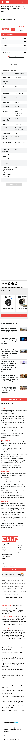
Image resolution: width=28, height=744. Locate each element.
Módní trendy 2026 (14, 611)
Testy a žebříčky (6, 440)
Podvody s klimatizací (12, 638)
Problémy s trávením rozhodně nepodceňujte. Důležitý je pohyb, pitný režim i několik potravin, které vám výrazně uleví (13, 692)
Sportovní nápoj (19, 619)
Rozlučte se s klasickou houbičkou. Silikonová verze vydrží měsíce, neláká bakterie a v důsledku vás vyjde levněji (14, 685)
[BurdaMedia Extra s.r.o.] (10, 539)
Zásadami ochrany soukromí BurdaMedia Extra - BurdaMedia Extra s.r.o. (13, 583)
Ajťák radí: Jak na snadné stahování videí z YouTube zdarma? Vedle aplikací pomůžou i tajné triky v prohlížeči (12, 525)
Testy (2, 371)
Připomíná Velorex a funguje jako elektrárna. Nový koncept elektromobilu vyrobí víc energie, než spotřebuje (13, 658)
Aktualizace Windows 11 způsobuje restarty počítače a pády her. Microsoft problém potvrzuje (10, 341)
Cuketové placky (14, 621)
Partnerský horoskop (16, 607)
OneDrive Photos (13, 632)
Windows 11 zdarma (15, 633)
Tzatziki (4, 622)
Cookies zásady (6, 560)
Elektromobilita (5, 334)
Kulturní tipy (9, 610)
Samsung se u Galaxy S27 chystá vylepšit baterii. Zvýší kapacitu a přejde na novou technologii (12, 435)
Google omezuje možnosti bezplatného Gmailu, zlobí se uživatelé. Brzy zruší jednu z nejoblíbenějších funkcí (14, 411)
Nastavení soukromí (7, 554)
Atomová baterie (10, 635)
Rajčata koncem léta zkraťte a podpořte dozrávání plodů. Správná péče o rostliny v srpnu (13, 697)
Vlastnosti (14, 64)
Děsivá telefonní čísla (17, 605)
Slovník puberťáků (6, 607)
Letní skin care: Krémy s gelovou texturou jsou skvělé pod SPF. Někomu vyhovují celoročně (13, 711)
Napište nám (19, 287)
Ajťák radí (15, 610)
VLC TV (3, 638)
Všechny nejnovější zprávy (14, 399)
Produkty (7, 6)
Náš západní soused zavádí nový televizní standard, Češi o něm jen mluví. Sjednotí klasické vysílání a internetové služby (12, 429)
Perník (17, 622)
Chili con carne (10, 619)
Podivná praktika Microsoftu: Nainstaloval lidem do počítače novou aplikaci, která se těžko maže (12, 422)
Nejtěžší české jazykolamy (12, 608)
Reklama (4, 549)
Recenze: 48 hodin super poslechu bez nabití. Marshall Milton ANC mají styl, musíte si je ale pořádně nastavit (13, 443)
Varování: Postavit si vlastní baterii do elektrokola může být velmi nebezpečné (9, 330)
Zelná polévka (22, 621)
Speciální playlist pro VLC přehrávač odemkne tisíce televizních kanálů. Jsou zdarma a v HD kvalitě (13, 519)
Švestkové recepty (6, 624)
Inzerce (19, 551)
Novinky (3, 345)
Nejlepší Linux (21, 638)
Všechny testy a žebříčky (14, 315)
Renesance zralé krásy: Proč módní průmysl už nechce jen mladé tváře (13, 706)
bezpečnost (5, 472)
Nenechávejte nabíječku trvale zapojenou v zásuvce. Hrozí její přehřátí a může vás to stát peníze (12, 675)
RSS (18, 552)
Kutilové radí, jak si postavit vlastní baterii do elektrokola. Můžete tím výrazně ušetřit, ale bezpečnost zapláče (12, 647)
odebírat (14, 569)
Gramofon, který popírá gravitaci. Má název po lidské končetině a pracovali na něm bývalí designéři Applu (9, 378)
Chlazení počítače (17, 629)
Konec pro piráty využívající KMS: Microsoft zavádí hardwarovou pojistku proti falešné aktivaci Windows (12, 497)
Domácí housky (15, 624)
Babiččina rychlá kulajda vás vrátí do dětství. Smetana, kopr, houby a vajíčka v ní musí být (12, 702)
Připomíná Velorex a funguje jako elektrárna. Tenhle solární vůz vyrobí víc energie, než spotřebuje (10, 352)
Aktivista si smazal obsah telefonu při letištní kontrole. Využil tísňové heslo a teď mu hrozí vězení (13, 486)
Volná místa (5, 547)
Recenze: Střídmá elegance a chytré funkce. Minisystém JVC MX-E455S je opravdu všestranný (13, 467)
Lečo (21, 622)
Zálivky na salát (5, 621)
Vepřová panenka (17, 616)
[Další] (25, 303)
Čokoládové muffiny (13, 618)
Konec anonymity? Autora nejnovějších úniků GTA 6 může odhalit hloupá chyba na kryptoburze (10, 389)
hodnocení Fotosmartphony (16, 57)
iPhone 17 (22, 636)
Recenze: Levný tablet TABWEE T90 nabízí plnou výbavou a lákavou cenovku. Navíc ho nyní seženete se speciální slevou (9, 365)
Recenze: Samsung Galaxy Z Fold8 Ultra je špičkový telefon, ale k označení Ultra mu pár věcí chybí (13, 450)
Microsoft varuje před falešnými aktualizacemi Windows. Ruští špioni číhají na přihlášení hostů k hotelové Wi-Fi (14, 475)
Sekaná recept (10, 622)
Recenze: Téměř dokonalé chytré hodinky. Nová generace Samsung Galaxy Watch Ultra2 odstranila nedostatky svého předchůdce (14, 456)
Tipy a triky (4, 502)
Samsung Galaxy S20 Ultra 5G (19, 6)
